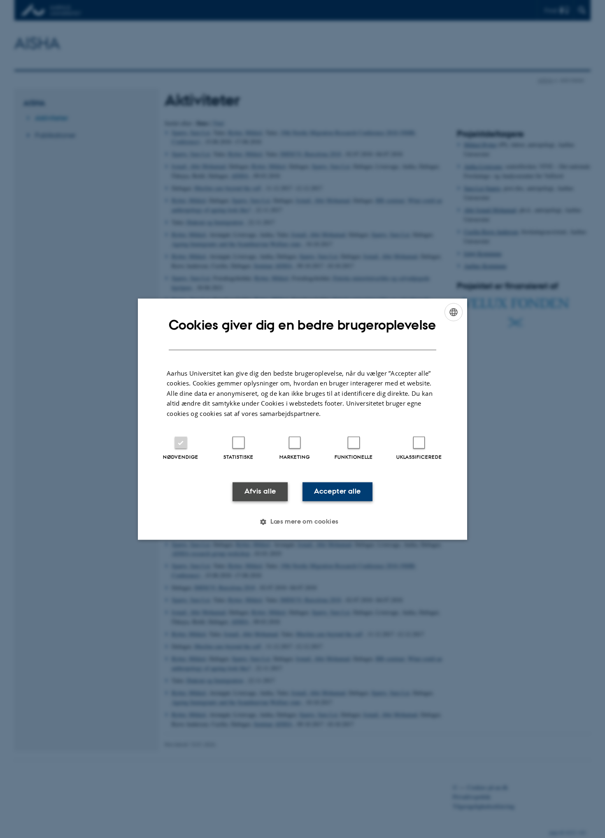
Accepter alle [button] (337, 491)
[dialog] (302, 419)
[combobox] (453, 312)
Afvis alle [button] (260, 491)
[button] (302, 521)
